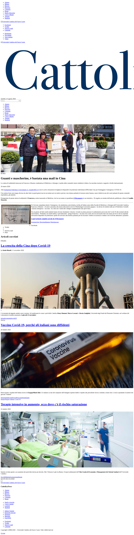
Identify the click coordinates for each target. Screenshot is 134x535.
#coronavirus (35, 222)
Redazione (8, 33)
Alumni (7, 16)
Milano (7, 4)
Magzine (7, 516)
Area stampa (8, 37)
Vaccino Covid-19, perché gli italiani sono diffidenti (35, 325)
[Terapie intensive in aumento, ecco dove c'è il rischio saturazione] (67, 467)
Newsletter (8, 35)
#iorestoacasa (54, 222)
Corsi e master (9, 504)
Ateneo (7, 2)
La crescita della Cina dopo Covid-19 (25, 245)
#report (20, 477)
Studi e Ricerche (10, 13)
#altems (7, 477)
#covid (14, 398)
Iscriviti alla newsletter (8, 479)
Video (6, 39)
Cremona (7, 9)
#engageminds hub (6, 398)
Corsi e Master (9, 15)
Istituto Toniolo (9, 511)
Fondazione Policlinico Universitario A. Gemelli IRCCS (21, 190)
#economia (7, 318)
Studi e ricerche (9, 502)
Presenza (7, 514)
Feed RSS (8, 518)
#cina (2, 318)
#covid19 (14, 318)
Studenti (7, 18)
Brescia (7, 6)
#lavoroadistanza (45, 222)
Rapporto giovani (10, 513)
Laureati (7, 506)
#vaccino (19, 398)
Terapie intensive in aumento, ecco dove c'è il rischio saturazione (44, 404)
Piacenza (7, 8)
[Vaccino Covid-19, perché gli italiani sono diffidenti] (67, 387)
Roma (6, 11)
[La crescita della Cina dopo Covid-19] (67, 308)
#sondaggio (25, 398)
